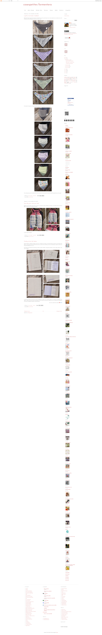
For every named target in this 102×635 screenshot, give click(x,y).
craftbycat (66, 144)
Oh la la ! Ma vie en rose (68, 487)
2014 (66, 58)
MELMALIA (66, 174)
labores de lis (67, 491)
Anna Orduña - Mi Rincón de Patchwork (70, 336)
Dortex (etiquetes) (28, 595)
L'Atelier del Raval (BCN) (68, 320)
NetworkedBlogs (70, 98)
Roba (32, 306)
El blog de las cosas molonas (68, 134)
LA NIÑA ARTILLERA (68, 153)
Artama (27, 589)
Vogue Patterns (28, 625)
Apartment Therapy (64, 588)
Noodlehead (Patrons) (28, 612)
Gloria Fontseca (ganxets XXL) (30, 601)
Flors (75, 78)
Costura (69, 102)
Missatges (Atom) (30, 312)
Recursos (46, 10)
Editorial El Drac (67, 343)
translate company (66, 15)
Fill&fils (66, 529)
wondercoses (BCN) (67, 489)
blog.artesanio (67, 256)
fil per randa (67, 580)
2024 (66, 57)
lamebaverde (67, 242)
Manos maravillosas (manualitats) (30, 608)
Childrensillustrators (46, 619)
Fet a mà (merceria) (28, 599)
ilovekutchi (45, 612)
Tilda (68, 83)
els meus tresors (67, 574)
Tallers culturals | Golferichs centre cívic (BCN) (50, 605)
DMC (62, 595)
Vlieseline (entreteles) (64, 619)
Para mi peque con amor (68, 350)
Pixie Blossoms (67, 167)
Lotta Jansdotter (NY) (64, 601)
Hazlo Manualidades (28, 602)
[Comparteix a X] (41, 195)
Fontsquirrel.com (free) (65, 613)
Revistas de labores (64, 618)
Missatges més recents (27, 311)
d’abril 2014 (67, 67)
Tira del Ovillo (28, 622)
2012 (66, 70)
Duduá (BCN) (67, 205)
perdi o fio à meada (67, 188)
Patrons (73, 80)
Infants (56, 10)
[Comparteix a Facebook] (42, 195)
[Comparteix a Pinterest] (43, 195)
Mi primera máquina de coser (69, 127)
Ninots (65, 80)
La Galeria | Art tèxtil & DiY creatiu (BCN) (49, 598)
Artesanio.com (63, 609)
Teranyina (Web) (46, 606)
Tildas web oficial (64, 603)
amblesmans (66, 557)
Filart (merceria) (28, 600)
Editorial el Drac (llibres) (29, 596)
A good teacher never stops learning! (70, 536)
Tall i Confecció (74, 82)
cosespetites (67, 10)
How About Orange (67, 463)
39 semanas (66, 414)
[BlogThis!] (40, 195)
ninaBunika (66, 575)
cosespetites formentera (37, 4)
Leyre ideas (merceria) (28, 607)
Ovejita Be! (66, 226)
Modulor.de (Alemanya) (29, 610)
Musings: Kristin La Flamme (69, 275)
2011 (66, 71)
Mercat (75, 79)
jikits (66, 195)
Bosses (51, 10)
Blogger (57, 632)
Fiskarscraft (63, 597)
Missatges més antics (59, 311)
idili (65, 329)
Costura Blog (67, 578)
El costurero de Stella (68, 160)
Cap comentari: (35, 195)
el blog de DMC (67, 572)
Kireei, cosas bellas (46, 588)
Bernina (63, 589)
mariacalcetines (67, 550)
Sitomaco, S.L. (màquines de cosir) (30, 615)
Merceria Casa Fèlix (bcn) (29, 609)
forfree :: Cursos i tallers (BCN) (48, 613)
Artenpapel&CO (67, 393)
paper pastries (67, 181)
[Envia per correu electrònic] (39, 195)
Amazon (27, 588)
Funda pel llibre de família (30, 241)
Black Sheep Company (64, 590)
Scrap (70, 82)
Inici (25, 10)
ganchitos (66, 400)
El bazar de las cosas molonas (29, 597)
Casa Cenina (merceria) (29, 590)
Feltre (72, 78)
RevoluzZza (66, 259)
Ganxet (65, 79)
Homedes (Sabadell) (28, 603)
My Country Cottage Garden (69, 322)
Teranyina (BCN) (67, 421)
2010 (66, 72)
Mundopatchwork (64, 602)
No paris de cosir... (67, 470)
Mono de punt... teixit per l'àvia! (31, 203)
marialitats (66, 313)
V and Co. (66, 125)
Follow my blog (70, 104)
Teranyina (27, 621)
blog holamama (67, 240)
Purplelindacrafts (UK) (29, 613)
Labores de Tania (67, 268)
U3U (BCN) (45, 608)
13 (65, 435)
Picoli (66, 543)
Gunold (63, 598)
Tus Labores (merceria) (29, 624)
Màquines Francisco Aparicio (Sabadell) (31, 611)
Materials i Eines (39, 10)
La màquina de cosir (67, 442)
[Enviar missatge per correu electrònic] (38, 195)
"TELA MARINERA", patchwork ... (69, 219)
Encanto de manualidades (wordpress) (66, 611)
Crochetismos (67, 577)
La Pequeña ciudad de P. (68, 212)
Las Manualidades (64, 600)
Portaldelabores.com (46, 618)
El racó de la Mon (67, 428)
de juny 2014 (67, 66)
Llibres (72, 79)
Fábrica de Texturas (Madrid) (69, 172)
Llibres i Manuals (31, 10)
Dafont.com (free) (64, 610)
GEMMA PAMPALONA (68, 407)
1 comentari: (34, 305)
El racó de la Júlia (67, 261)
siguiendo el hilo (67, 456)
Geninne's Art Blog (67, 233)
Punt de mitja (31, 236)
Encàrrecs (61, 10)
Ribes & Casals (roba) (28, 614)
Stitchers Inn (27, 616)
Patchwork (69, 80)
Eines (64, 78)
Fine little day (63, 596)
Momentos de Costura (68, 249)
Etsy (26, 598)
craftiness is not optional (68, 151)
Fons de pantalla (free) (64, 612)
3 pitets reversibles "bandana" (31, 16)
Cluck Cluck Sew (67, 202)
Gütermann (63, 599)
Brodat (31, 306)
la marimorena (67, 449)
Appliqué (65, 77)
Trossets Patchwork (28, 623)
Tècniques (65, 83)
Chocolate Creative (67, 306)
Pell (75, 80)
